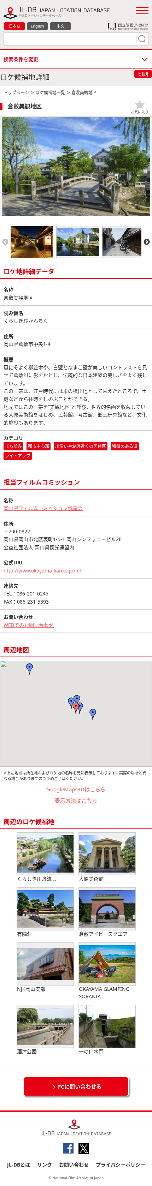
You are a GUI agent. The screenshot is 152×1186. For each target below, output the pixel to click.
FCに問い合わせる (79, 1086)
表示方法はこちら (76, 800)
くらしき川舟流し (37, 878)
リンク (44, 1164)
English (37, 26)
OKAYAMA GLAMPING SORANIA (104, 993)
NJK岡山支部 (31, 989)
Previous (5, 242)
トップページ (16, 93)
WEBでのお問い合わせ (29, 625)
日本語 (15, 26)
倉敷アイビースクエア (103, 933)
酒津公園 (27, 1051)
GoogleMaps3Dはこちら (76, 789)
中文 (60, 26)
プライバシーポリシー (120, 1164)
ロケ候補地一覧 (50, 93)
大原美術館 (91, 878)
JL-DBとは (18, 1164)
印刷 (143, 74)
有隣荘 (24, 933)
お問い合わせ (74, 1164)
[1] (141, 38)
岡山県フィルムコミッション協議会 (43, 508)
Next (146, 242)
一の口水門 (91, 1051)
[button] (92, 714)
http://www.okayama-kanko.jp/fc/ (42, 570)
